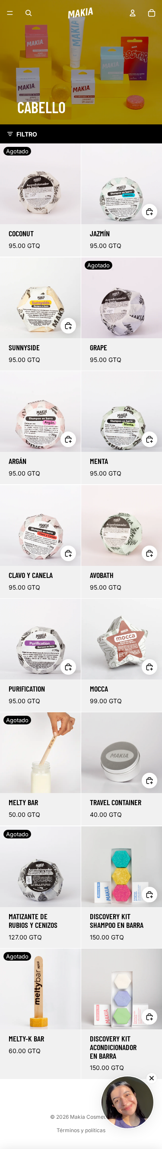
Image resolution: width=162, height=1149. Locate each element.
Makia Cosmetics (91, 1117)
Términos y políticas (81, 1130)
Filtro (26, 134)
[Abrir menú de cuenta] (132, 12)
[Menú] (10, 13)
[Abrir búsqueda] (28, 12)
